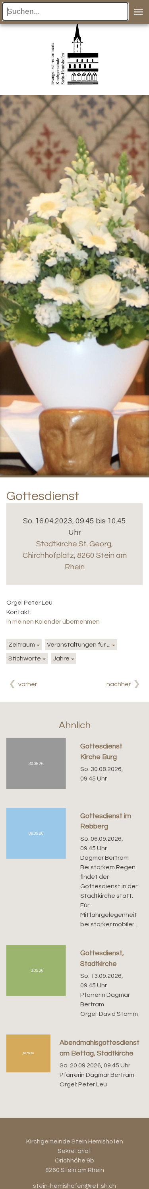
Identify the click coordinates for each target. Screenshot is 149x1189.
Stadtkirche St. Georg (75, 555)
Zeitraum (21, 644)
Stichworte (24, 658)
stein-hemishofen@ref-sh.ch (74, 1186)
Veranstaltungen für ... (78, 644)
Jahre (61, 658)
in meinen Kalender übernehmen (53, 621)
